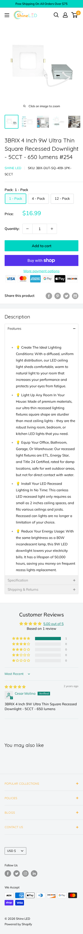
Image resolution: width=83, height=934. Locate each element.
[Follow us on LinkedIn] (34, 873)
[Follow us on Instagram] (25, 873)
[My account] (65, 14)
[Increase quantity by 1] (52, 229)
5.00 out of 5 (53, 624)
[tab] (41, 328)
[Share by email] (75, 295)
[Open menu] (7, 15)
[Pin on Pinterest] (57, 295)
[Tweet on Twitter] (66, 295)
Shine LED (13, 168)
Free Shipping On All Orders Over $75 (41, 4)
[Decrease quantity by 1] (27, 229)
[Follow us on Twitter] (16, 873)
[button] (21, 638)
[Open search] (56, 14)
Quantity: (12, 228)
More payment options (41, 271)
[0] (74, 15)
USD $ (11, 851)
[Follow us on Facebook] (8, 873)
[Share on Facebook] (49, 295)
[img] (15, 687)
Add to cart (41, 245)
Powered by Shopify (18, 924)
